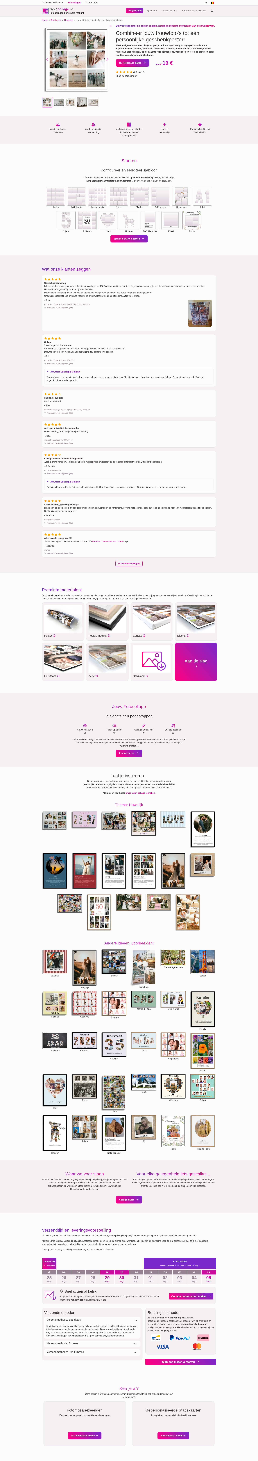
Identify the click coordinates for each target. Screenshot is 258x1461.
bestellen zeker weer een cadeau (108, 541)
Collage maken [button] (127, 1200)
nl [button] (206, 2)
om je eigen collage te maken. (140, 793)
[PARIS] (171, 220)
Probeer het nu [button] (127, 753)
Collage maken (134, 10)
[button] (47, 102)
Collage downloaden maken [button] (189, 1296)
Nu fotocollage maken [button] (130, 63)
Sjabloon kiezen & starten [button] (127, 239)
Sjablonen (152, 10)
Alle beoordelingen (130, 563)
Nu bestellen (49, 1266)
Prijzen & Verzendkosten (194, 10)
